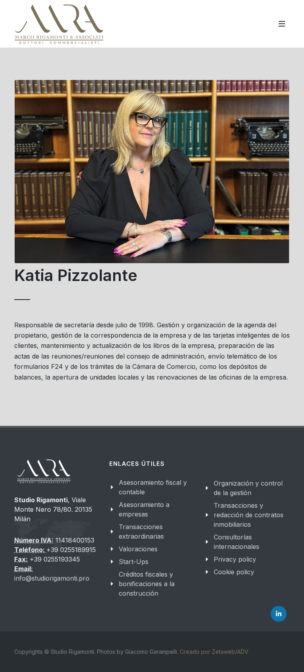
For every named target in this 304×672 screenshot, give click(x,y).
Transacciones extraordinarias (141, 531)
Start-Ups (133, 562)
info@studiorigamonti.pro (51, 578)
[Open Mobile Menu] (282, 24)
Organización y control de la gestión (248, 488)
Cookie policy (234, 572)
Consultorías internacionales (236, 542)
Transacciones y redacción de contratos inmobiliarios (248, 514)
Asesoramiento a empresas (144, 509)
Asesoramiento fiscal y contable (153, 487)
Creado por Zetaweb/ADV (214, 651)
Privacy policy (235, 559)
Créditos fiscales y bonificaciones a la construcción (147, 583)
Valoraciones (138, 549)
